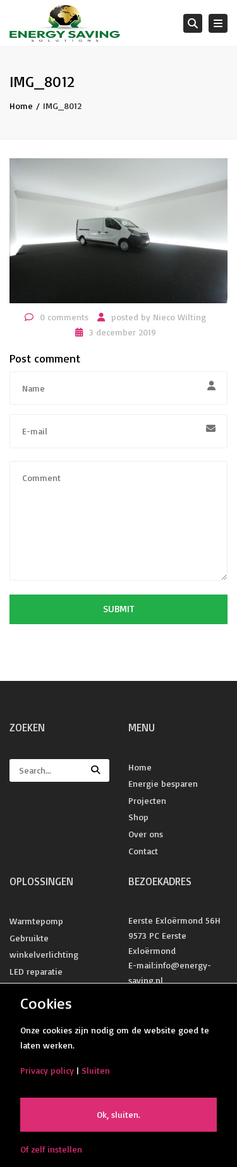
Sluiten (96, 1070)
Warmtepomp (36, 920)
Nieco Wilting (179, 316)
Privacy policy (47, 1070)
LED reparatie (36, 971)
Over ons (145, 833)
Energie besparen (163, 783)
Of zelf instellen (51, 1149)
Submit (118, 609)
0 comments (64, 316)
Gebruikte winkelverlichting (43, 946)
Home (21, 105)
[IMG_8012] (118, 229)
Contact (143, 850)
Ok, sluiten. (118, 1114)
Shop (138, 816)
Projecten (147, 800)
